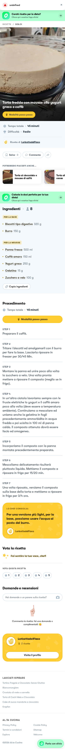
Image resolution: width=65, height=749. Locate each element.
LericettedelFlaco (30, 142)
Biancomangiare (10, 687)
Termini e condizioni (12, 729)
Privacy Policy (9, 725)
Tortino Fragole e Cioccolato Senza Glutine (24, 683)
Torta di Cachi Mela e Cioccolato (19, 697)
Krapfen (6, 706)
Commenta (35, 154)
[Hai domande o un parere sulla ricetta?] (29, 597)
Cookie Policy (40, 725)
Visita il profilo (32, 655)
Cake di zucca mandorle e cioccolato (21, 702)
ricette (7, 24)
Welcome (37, 734)
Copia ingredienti (18, 286)
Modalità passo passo (20, 114)
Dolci (18, 24)
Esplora (6, 734)
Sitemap (37, 729)
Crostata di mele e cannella (16, 692)
